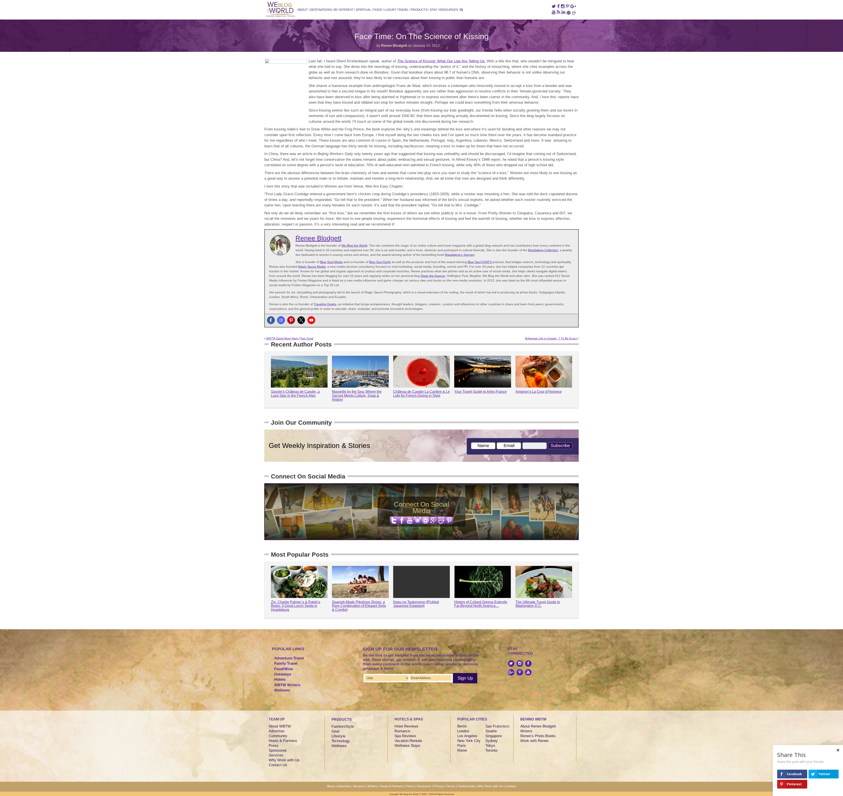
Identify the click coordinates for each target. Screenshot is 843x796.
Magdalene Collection (543, 250)
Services (276, 755)
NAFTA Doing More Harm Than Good (289, 338)
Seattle (491, 731)
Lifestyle (338, 736)
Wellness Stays (407, 746)
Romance (402, 731)
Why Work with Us (284, 760)
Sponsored (277, 750)
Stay (433, 9)
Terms (451, 786)
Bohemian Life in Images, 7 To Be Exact (551, 338)
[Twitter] (301, 320)
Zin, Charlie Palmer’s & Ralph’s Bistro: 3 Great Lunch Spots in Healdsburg (295, 606)
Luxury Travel (396, 9)
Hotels (279, 679)
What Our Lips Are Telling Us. (441, 61)
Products (419, 9)
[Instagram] (281, 320)
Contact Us (278, 765)
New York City (469, 741)
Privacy (439, 786)
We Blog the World (354, 245)
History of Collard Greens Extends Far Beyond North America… (480, 604)
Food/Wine (283, 669)
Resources (448, 9)
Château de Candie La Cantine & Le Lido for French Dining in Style (421, 393)
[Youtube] (311, 320)
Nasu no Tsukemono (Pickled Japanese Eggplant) (416, 604)
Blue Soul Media (331, 262)
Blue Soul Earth (380, 262)
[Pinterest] (291, 320)
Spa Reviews (405, 736)
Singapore (493, 736)
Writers (526, 731)
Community (278, 736)
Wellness (282, 690)
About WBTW (280, 726)
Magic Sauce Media (312, 266)
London (463, 731)
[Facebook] (271, 320)
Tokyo (490, 746)
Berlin (462, 726)
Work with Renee (534, 741)
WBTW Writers (287, 685)
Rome (462, 750)
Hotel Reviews (406, 726)
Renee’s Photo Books (538, 736)
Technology (340, 741)
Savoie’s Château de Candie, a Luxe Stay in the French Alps (295, 393)
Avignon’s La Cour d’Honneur (538, 391)
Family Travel (285, 663)
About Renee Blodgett (538, 726)
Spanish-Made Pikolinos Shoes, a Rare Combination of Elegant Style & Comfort (359, 606)
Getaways (282, 674)
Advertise (276, 731)
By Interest (344, 9)
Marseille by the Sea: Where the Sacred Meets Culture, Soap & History (357, 395)
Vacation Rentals (408, 741)
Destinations (321, 9)
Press (273, 746)
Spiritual (363, 9)
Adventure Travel (289, 658)
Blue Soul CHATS (480, 262)
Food (377, 9)
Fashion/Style (342, 726)
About (302, 9)
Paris (461, 746)
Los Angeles (467, 736)
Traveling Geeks (325, 304)
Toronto (491, 750)
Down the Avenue (433, 276)
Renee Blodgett (394, 45)
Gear (335, 731)
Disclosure (424, 786)
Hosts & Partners (283, 741)
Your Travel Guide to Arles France (480, 391)
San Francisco (497, 726)
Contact (510, 786)
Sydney (491, 741)
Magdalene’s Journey (460, 254)
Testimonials (466, 786)
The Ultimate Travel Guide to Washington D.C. (537, 604)
